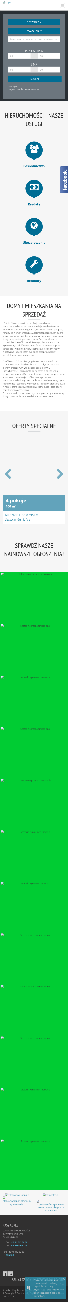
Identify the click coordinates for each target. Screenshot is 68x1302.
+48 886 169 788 (19, 1245)
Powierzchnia (34, 51)
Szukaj (35, 79)
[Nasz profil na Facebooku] (5, 1273)
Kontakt (9, 1254)
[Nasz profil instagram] (10, 1273)
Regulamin (17, 1290)
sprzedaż (33, 22)
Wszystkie (33, 30)
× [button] (64, 1279)
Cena (34, 65)
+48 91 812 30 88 (19, 1242)
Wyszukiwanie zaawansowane (24, 89)
